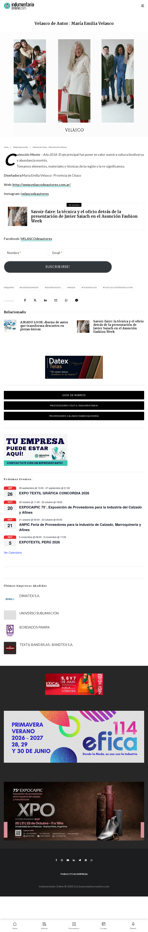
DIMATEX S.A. (29, 596)
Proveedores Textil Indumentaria (74, 405)
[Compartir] (25, 300)
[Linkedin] (74, 860)
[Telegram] (80, 860)
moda (72, 287)
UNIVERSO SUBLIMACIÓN (39, 613)
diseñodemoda (30, 287)
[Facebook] (56, 860)
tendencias (90, 287)
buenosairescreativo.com (94, 886)
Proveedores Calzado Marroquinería (74, 416)
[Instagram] (62, 860)
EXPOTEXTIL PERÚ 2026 (39, 542)
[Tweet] (35, 300)
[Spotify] (86, 860)
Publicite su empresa (74, 874)
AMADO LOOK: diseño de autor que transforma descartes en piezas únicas (44, 326)
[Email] (55, 300)
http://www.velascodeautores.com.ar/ (41, 185)
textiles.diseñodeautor (118, 287)
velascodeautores (35, 194)
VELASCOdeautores (36, 239)
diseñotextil (53, 287)
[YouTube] (68, 860)
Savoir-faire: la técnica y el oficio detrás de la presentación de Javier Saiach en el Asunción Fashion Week (84, 216)
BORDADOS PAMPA (34, 627)
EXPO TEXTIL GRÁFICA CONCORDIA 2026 (54, 493)
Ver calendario (13, 552)
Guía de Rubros (74, 395)
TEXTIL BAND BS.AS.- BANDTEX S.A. (46, 645)
